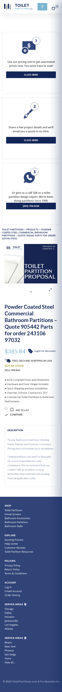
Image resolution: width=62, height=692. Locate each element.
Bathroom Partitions (16, 522)
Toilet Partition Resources (19, 551)
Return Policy (12, 569)
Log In (8, 587)
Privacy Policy (12, 565)
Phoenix (9, 650)
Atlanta (9, 628)
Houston (9, 616)
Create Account (13, 591)
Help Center (11, 543)
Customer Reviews (15, 547)
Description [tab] (15, 430)
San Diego (10, 654)
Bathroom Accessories (17, 518)
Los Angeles (11, 624)
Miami (8, 642)
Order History (12, 595)
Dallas (8, 612)
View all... (10, 662)
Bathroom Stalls (14, 526)
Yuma (8, 658)
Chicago (9, 608)
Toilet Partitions (18, 6)
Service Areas (14, 604)
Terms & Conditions (16, 573)
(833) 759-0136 (31, 206)
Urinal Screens (13, 514)
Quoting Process (14, 539)
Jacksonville (11, 620)
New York (10, 646)
